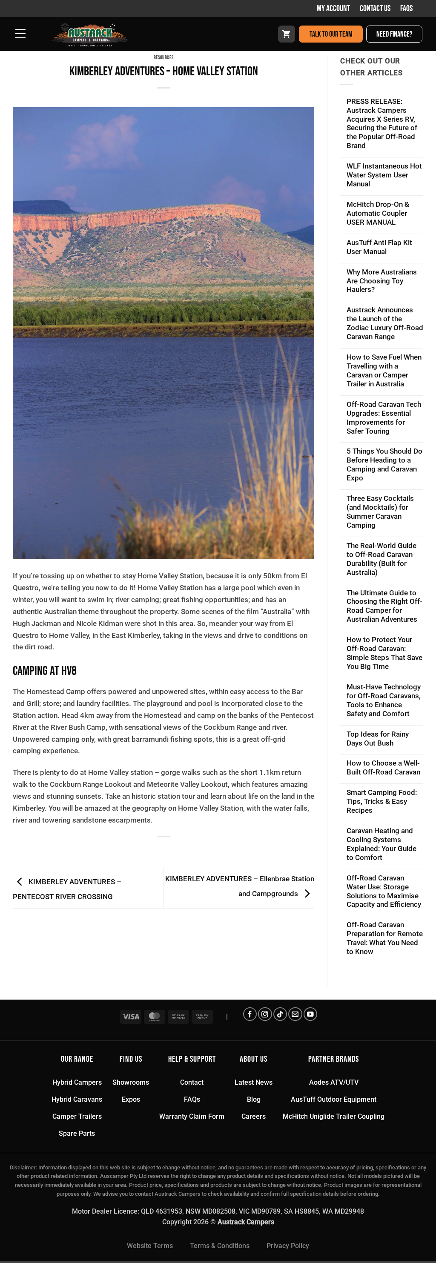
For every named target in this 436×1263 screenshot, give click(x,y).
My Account (333, 8)
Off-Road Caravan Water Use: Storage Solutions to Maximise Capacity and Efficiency (384, 891)
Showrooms (130, 1082)
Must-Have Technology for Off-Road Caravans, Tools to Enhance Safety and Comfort (384, 700)
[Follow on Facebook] (250, 1014)
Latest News (253, 1082)
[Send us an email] (295, 1014)
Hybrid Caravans (77, 1099)
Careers (253, 1116)
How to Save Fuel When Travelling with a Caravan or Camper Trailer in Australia (384, 370)
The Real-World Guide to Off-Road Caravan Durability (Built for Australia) (381, 559)
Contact (192, 1082)
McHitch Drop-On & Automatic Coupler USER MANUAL (378, 213)
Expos (131, 1099)
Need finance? (394, 34)
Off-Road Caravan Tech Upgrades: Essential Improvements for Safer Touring (384, 417)
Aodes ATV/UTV (334, 1082)
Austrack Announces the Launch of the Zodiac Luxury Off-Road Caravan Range (385, 323)
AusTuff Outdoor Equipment (333, 1099)
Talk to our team (331, 34)
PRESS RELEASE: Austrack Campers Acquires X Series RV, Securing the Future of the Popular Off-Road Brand (382, 123)
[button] (17, 33)
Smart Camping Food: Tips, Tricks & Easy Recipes (382, 801)
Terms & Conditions (220, 1246)
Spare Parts (77, 1133)
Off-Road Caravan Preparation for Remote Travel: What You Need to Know (385, 938)
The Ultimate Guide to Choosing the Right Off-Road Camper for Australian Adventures (384, 606)
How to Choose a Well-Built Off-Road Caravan (383, 767)
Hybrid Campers (77, 1082)
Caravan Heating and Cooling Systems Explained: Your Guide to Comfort (381, 844)
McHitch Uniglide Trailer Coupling (333, 1116)
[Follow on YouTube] (310, 1014)
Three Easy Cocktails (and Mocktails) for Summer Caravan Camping (380, 511)
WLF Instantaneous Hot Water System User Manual (384, 175)
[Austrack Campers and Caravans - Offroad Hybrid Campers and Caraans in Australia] (106, 35)
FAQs (406, 8)
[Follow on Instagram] (265, 1014)
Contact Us (375, 8)
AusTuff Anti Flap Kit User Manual (379, 247)
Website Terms (150, 1246)
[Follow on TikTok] (280, 1014)
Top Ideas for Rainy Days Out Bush (378, 738)
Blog (254, 1099)
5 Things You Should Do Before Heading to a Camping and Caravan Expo (384, 464)
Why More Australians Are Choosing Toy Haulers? (382, 281)
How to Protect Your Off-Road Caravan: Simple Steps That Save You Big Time (384, 653)
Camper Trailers (77, 1116)
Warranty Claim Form (191, 1116)
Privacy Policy (288, 1246)
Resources (164, 57)
